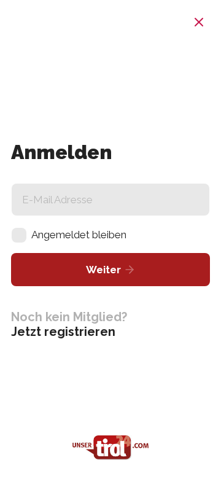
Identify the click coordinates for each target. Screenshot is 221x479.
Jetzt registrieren (63, 331)
